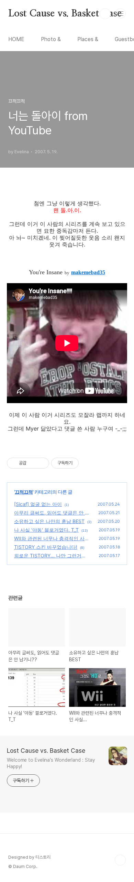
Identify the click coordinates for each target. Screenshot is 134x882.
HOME (16, 39)
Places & (87, 39)
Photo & (51, 39)
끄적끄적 (24, 492)
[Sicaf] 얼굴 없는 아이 (38, 504)
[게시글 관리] (41, 463)
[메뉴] (120, 13)
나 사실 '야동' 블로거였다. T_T (46, 530)
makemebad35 (88, 272)
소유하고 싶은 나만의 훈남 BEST (49, 521)
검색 (105, 14)
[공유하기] (33, 463)
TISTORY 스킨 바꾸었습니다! (45, 547)
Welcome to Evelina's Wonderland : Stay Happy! (51, 763)
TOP (120, 860)
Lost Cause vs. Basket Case (65, 14)
